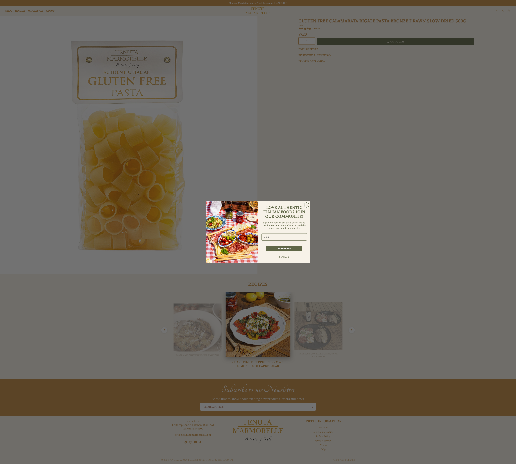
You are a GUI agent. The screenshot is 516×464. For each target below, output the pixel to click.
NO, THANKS (284, 257)
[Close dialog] (306, 205)
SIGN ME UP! (284, 248)
